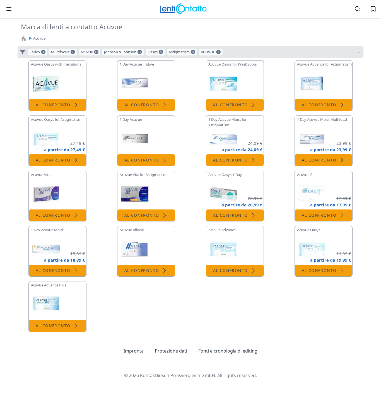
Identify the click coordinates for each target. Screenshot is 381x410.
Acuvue (39, 38)
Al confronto (53, 104)
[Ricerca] (357, 9)
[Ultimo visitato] (373, 9)
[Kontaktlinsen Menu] (9, 9)
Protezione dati (171, 351)
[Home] (23, 38)
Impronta (134, 351)
